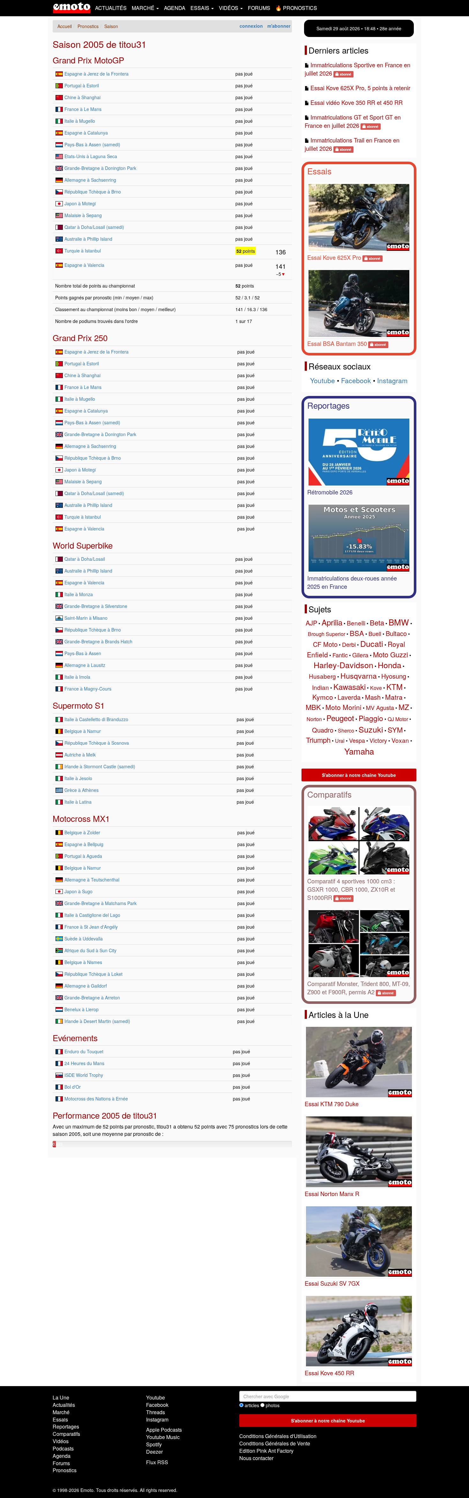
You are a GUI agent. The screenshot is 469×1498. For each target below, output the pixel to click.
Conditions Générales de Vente (274, 1443)
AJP (311, 622)
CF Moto (325, 644)
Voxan (400, 740)
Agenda (174, 7)
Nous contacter (256, 1458)
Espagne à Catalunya (86, 132)
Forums (259, 7)
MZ (403, 707)
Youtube (322, 380)
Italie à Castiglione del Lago (92, 915)
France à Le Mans (82, 109)
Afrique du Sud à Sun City (90, 950)
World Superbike (83, 545)
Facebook (356, 380)
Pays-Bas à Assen (82, 653)
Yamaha (359, 751)
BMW (399, 622)
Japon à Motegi (80, 203)
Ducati (371, 643)
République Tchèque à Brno (92, 191)
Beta (377, 622)
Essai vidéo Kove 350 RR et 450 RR (356, 102)
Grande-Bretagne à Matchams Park (100, 903)
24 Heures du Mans (84, 1063)
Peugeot (340, 717)
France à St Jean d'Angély (91, 927)
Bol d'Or (72, 1087)
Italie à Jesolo (78, 778)
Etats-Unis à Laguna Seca (90, 156)
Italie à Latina (78, 802)
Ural (340, 740)
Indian (320, 687)
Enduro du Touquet (83, 1051)
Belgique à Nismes (83, 962)
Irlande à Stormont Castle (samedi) (99, 766)
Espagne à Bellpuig (83, 844)
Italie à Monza (78, 594)
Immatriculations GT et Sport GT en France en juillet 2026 (353, 121)
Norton (314, 719)
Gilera (360, 654)
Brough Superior (326, 634)
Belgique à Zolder (82, 832)
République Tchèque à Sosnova (96, 743)
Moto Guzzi (390, 654)
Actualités (111, 7)
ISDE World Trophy (83, 1075)
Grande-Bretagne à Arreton (92, 997)
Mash (373, 697)
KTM (394, 686)
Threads (155, 1412)
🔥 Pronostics (296, 7)
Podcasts (63, 1448)
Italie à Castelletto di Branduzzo (96, 719)
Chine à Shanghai (82, 97)
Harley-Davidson (343, 664)
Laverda (349, 697)
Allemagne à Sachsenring (90, 180)
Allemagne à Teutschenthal (91, 879)
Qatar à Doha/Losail (84, 559)
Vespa (357, 740)
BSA (357, 633)
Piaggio (371, 718)
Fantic (340, 655)
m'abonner (278, 26)
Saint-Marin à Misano (86, 618)
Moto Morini (343, 707)
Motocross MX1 (81, 818)
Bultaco (396, 633)
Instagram (392, 380)
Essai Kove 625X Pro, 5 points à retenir (360, 88)
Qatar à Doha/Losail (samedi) (94, 227)
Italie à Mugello (79, 121)
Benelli (356, 622)
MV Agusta (380, 707)
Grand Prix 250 (80, 337)
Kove (376, 687)
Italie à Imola (77, 677)
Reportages (328, 405)
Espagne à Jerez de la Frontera (96, 73)
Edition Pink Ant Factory (266, 1450)
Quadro (322, 729)
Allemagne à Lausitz (84, 665)
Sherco (346, 730)
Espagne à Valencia (84, 265)
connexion (251, 26)
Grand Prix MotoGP (88, 60)
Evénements (75, 1037)
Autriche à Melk (80, 754)
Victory (378, 740)
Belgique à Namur (82, 731)
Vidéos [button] (229, 7)
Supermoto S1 (79, 705)
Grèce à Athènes (81, 790)
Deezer (154, 1451)
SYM (395, 729)
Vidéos (61, 1441)
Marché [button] (144, 7)
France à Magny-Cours (87, 688)
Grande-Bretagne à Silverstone (95, 606)
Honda (389, 664)
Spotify (154, 1444)
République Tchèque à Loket (93, 974)
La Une (61, 1397)
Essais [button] (200, 7)
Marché (61, 1412)
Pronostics (65, 1470)
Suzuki (371, 729)
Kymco (322, 697)
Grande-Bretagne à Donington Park (100, 168)
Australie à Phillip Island (88, 239)
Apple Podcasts (164, 1429)
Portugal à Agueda (83, 856)
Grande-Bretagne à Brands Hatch (98, 641)
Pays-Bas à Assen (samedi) (92, 144)
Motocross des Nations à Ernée (96, 1098)
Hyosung (393, 676)
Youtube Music (163, 1437)
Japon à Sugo (78, 891)
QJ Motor (398, 719)
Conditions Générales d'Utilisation (277, 1436)
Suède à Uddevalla (83, 938)
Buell (374, 633)
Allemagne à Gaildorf (85, 986)
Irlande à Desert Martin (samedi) (97, 1021)
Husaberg (322, 676)
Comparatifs (329, 794)
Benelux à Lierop (81, 1009)
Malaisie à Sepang (83, 215)
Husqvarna (358, 675)
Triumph (318, 740)
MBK (313, 707)
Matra (394, 697)
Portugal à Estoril (81, 85)
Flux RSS (157, 1462)
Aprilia (332, 622)
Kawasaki (349, 686)
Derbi (349, 644)
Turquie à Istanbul (82, 250)
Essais (319, 171)
